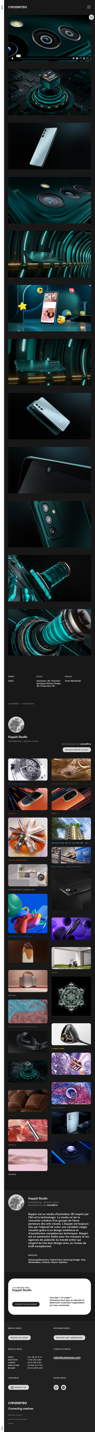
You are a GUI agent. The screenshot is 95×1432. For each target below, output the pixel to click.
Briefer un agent (19, 1338)
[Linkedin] (63, 1387)
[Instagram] (56, 1387)
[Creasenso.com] (17, 7)
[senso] (2, 7)
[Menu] (88, 7)
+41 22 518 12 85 (34, 1362)
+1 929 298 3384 (34, 1360)
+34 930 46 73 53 (34, 1365)
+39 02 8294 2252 (35, 1368)
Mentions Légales (15, 1415)
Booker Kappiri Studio (76, 750)
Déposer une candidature (69, 1338)
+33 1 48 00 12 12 (34, 1357)
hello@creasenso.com (67, 1358)
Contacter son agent (26, 1304)
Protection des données (17, 1419)
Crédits (11, 1423)
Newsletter (20, 1387)
